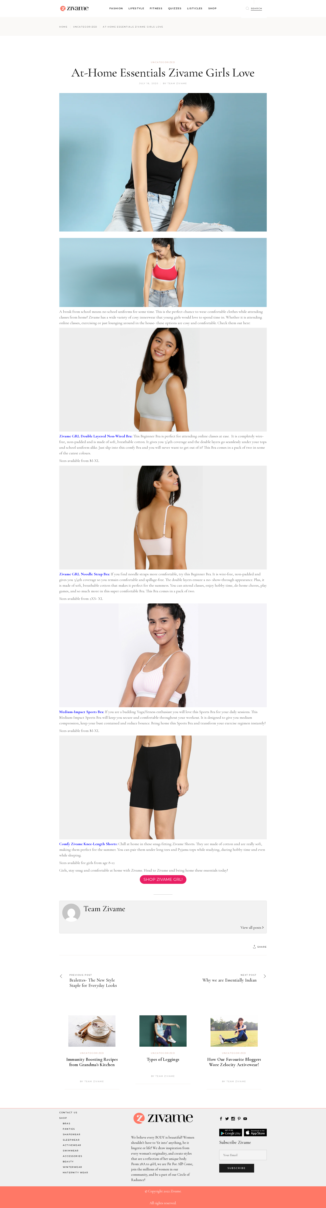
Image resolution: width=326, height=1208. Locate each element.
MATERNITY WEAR (75, 1172)
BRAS (66, 1123)
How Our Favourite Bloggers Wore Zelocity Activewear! (234, 1062)
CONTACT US (68, 1112)
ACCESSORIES (72, 1156)
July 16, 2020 (148, 83)
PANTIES (69, 1129)
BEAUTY (68, 1161)
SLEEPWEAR (71, 1140)
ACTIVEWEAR (72, 1145)
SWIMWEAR (71, 1150)
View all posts (251, 927)
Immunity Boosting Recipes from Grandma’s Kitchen (92, 1062)
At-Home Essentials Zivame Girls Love (163, 72)
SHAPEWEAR (72, 1134)
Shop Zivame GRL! (163, 879)
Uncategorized (85, 26)
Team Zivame (177, 83)
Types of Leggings (163, 1059)
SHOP (63, 1118)
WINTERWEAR (72, 1167)
